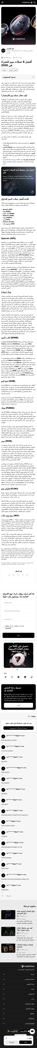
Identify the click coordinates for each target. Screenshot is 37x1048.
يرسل (18, 635)
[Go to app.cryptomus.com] (27, 2)
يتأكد (25, 1042)
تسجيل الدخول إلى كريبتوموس (18, 728)
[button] (18, 77)
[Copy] (31, 677)
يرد (2, 742)
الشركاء (11, 1042)
